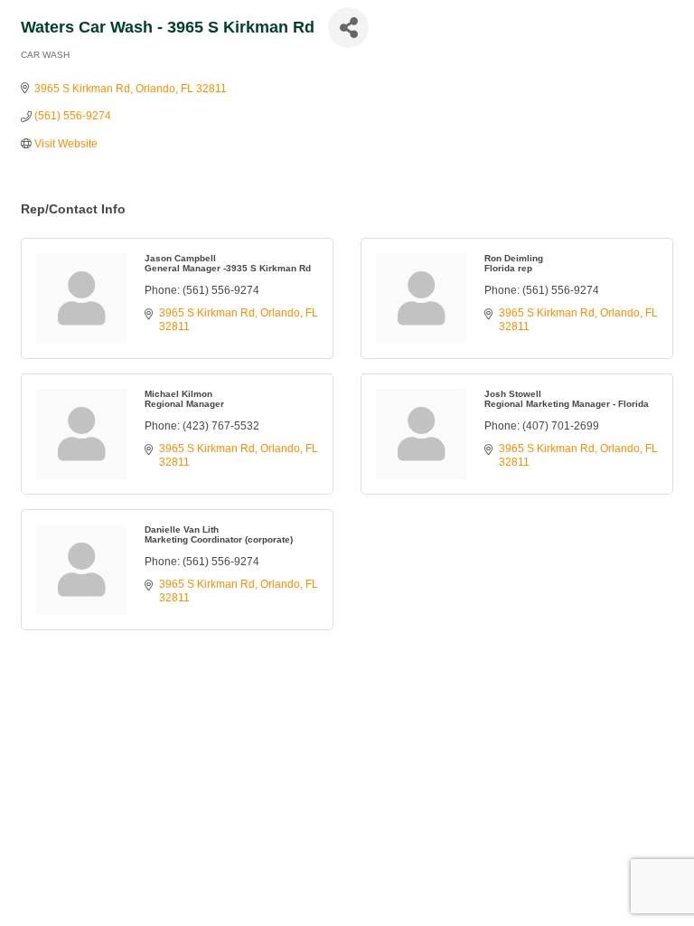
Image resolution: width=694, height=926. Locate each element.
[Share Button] (348, 27)
